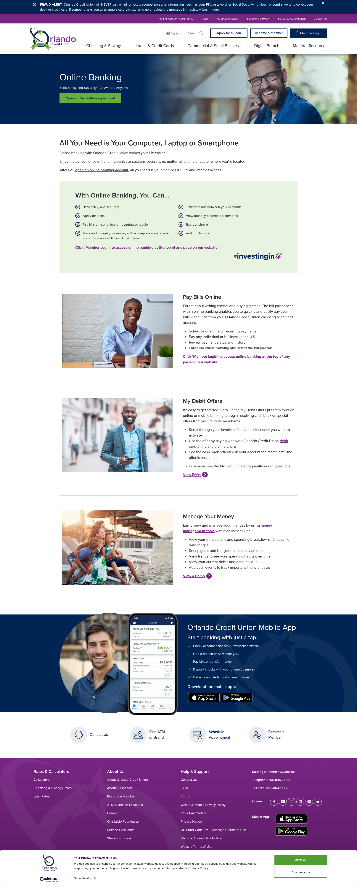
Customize (298, 872)
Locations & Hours (258, 19)
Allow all (300, 859)
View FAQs (192, 474)
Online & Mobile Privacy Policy (203, 804)
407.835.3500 (279, 779)
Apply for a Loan (229, 33)
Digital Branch (266, 46)
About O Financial (120, 788)
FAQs (185, 788)
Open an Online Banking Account (90, 98)
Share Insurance (119, 838)
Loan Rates (41, 796)
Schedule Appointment (291, 19)
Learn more (210, 9)
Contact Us (320, 19)
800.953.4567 (276, 787)
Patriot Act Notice (193, 813)
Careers (112, 813)
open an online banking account (101, 170)
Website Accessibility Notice (201, 838)
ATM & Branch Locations (125, 804)
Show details (82, 878)
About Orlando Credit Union (127, 779)
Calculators (41, 779)
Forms (185, 796)
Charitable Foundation (123, 821)
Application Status (228, 19)
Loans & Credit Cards (155, 46)
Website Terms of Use (196, 846)
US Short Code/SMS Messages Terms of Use (213, 829)
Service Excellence (121, 829)
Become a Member (269, 33)
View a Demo (194, 576)
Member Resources (310, 46)
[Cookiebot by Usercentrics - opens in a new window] (49, 880)
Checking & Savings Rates (52, 788)
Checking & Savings (104, 46)
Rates (205, 19)
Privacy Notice (191, 821)
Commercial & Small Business (214, 46)
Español (176, 33)
